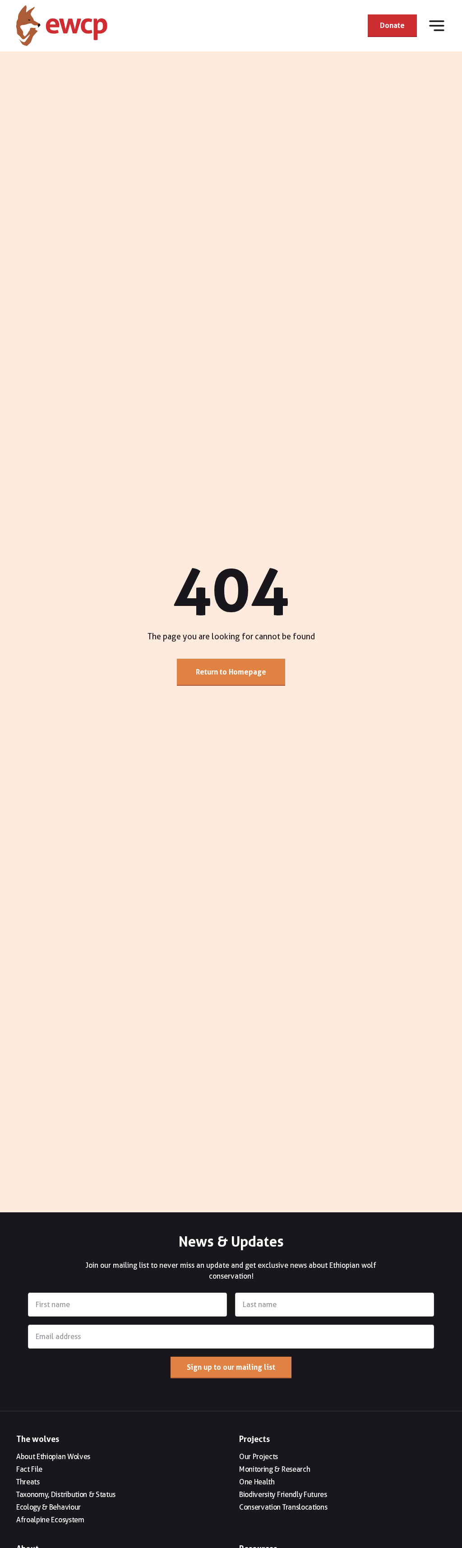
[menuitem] (119, 1457)
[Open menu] (437, 26)
